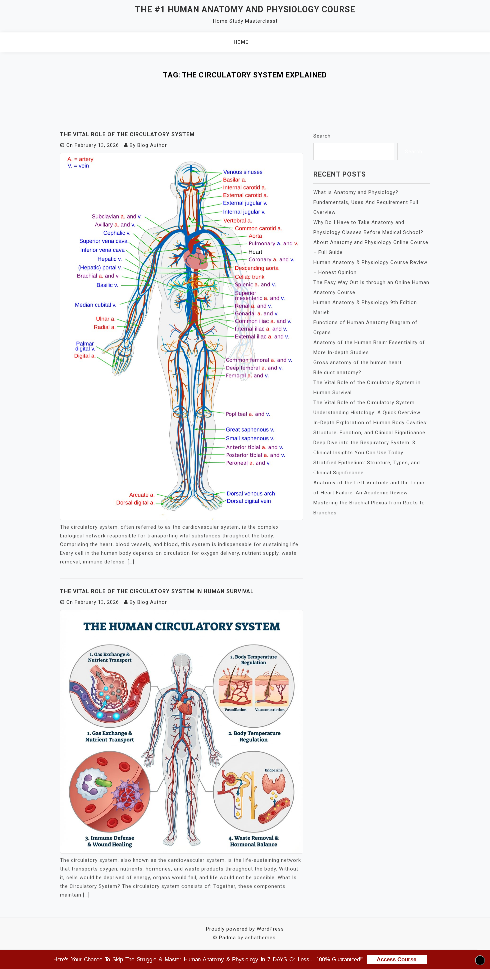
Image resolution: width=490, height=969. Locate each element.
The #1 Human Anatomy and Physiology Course (245, 9)
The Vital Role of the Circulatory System (127, 134)
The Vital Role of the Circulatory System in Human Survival (157, 591)
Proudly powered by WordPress (245, 929)
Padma (227, 938)
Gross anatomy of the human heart (357, 362)
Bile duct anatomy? (337, 373)
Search (322, 136)
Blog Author (152, 145)
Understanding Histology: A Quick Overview (366, 413)
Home (241, 42)
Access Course (396, 959)
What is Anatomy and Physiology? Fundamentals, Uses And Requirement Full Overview (365, 202)
